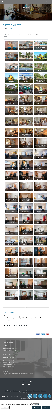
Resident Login (8, 391)
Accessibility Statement (25, 392)
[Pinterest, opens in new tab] (29, 384)
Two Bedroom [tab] (8, 38)
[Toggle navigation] (2, 2)
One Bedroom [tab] (22, 35)
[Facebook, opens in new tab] (23, 384)
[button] (44, 2)
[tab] (4, 325)
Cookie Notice (36, 404)
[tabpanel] (26, 167)
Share (39, 334)
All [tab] (5, 35)
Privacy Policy (36, 391)
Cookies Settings (5, 407)
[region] (26, 405)
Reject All (46, 407)
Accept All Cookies (36, 407)
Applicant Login (16, 391)
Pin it (48, 334)
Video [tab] (11, 28)
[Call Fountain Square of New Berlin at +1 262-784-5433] (49, 2)
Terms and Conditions (27, 391)
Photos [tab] (6, 28)
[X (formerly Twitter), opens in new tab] (26, 384)
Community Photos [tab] (12, 35)
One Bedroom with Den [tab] (33, 35)
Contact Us (43, 391)
